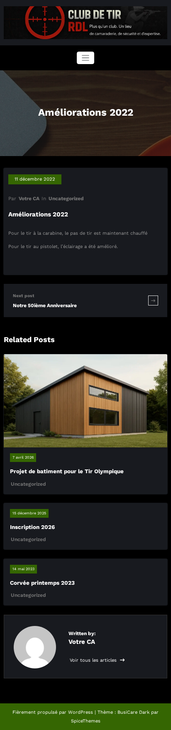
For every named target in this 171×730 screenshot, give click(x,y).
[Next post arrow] (153, 300)
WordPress (80, 712)
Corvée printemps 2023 (42, 582)
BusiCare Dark (133, 712)
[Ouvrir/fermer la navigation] (86, 58)
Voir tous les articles (94, 660)
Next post (23, 295)
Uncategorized (66, 198)
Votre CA (29, 198)
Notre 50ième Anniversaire (45, 305)
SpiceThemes (85, 721)
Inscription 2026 (32, 527)
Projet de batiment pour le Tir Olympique (67, 471)
